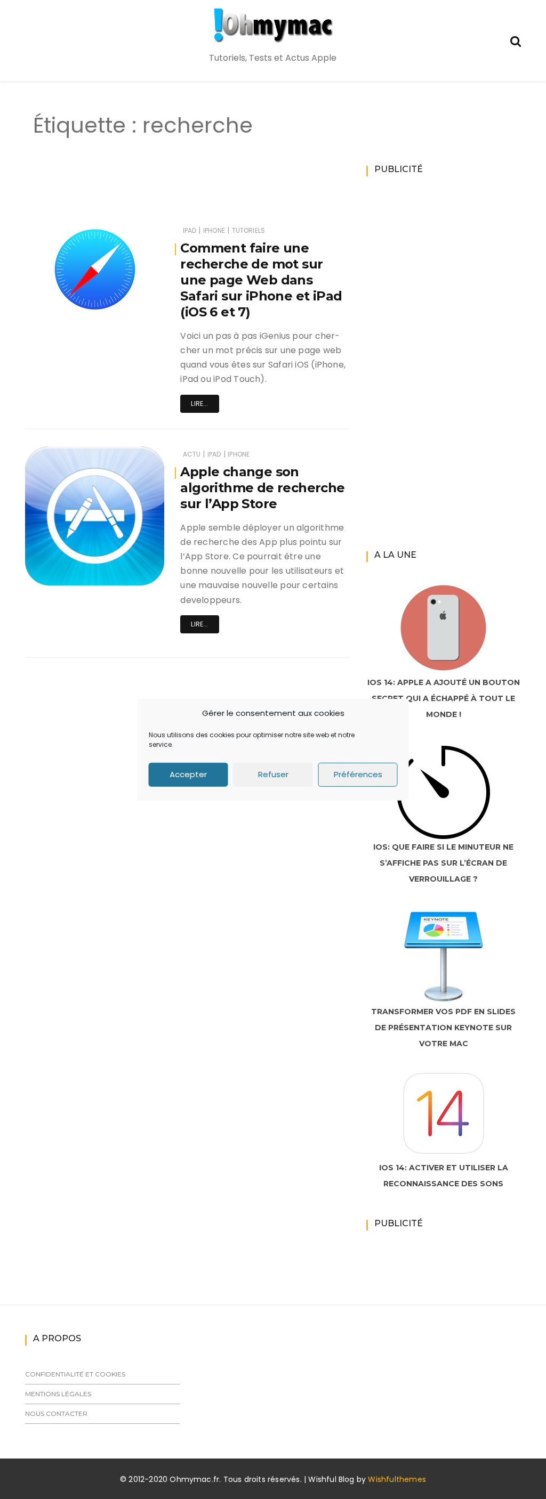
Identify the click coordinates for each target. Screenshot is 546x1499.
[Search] (515, 40)
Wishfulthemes (397, 1479)
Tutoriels (249, 230)
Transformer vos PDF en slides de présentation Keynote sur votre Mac (443, 1027)
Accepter (188, 774)
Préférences (358, 774)
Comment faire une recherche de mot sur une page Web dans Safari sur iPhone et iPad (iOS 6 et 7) (261, 280)
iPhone (214, 230)
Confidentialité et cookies (75, 1374)
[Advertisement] (211, 191)
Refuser (273, 774)
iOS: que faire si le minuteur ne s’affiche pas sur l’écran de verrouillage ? (443, 863)
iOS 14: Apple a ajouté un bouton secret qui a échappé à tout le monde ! (443, 698)
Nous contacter (56, 1413)
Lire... (199, 403)
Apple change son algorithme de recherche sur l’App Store (262, 487)
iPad (190, 230)
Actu (192, 454)
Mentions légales (58, 1394)
